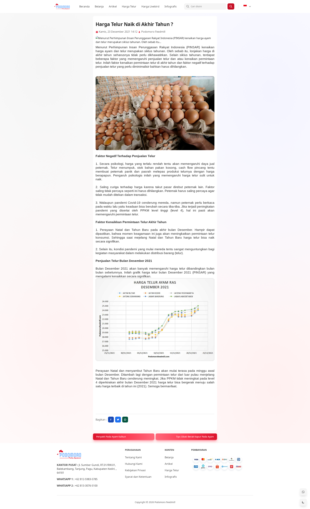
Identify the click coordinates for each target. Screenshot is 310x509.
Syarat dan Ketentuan (138, 476)
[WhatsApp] (303, 491)
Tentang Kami (133, 457)
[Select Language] (247, 6)
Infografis (171, 6)
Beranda (84, 6)
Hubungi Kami (133, 464)
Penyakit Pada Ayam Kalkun (111, 436)
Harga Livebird (150, 6)
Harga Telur (129, 6)
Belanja (99, 6)
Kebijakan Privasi (135, 470)
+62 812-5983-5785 (86, 479)
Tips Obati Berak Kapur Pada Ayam (195, 436)
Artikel (113, 6)
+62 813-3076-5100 (86, 485)
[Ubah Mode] (303, 502)
